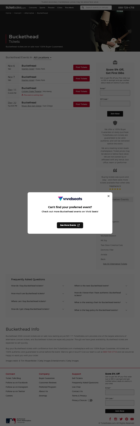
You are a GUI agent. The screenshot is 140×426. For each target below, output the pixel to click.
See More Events (68, 225)
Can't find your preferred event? (70, 207)
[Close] (108, 196)
